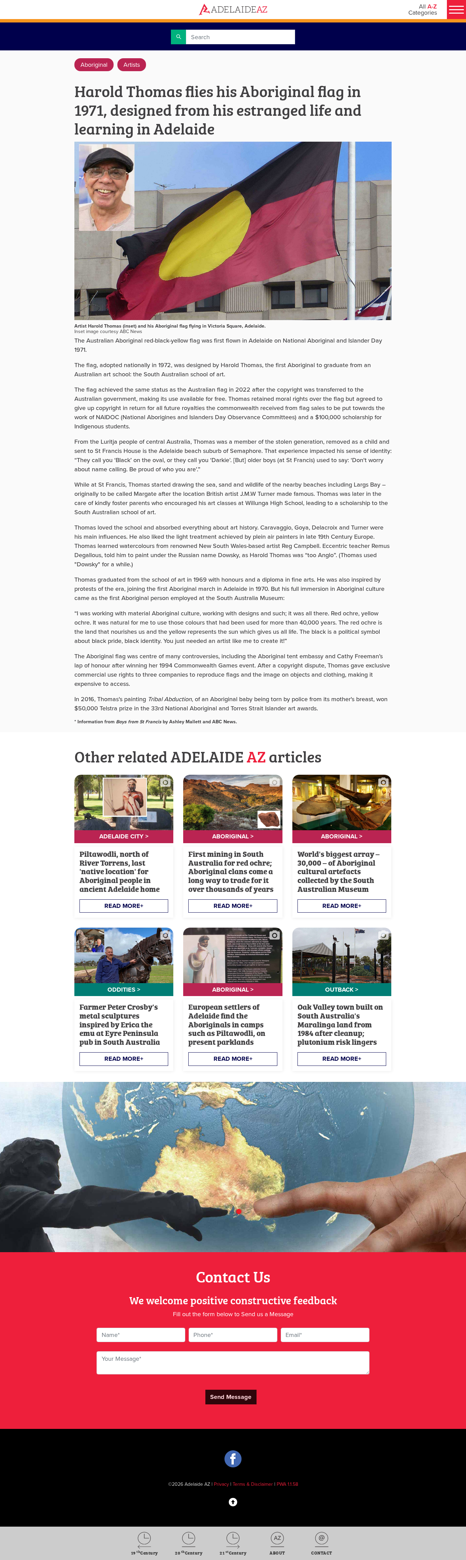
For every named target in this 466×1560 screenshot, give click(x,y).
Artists (131, 64)
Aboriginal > (232, 836)
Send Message (230, 1396)
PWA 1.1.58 (287, 1484)
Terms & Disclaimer (253, 1484)
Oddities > (123, 989)
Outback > (341, 989)
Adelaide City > (123, 836)
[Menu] (456, 9)
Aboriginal (94, 64)
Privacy (221, 1484)
